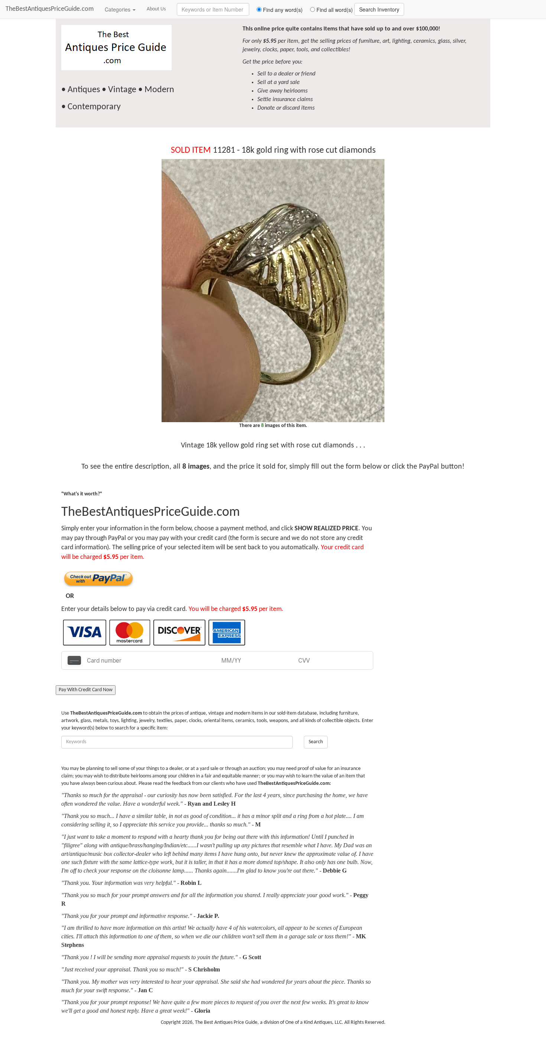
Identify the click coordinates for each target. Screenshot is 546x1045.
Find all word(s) (334, 9)
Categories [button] (118, 9)
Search (316, 742)
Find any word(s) (282, 9)
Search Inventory (379, 9)
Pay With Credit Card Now (86, 690)
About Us (156, 9)
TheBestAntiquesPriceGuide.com (50, 9)
